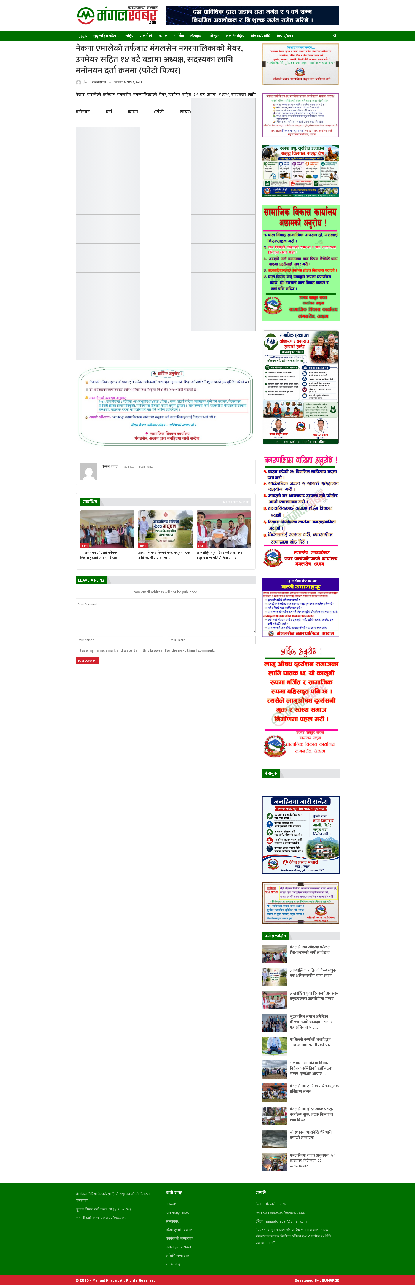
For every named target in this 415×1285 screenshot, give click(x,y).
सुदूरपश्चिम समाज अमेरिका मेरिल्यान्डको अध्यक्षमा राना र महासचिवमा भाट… (311, 1022)
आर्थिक (179, 36)
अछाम (85, 545)
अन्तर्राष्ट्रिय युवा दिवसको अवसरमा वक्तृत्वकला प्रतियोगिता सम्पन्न (315, 996)
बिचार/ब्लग (285, 36)
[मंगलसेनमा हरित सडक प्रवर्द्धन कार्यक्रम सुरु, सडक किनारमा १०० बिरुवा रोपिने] (274, 1116)
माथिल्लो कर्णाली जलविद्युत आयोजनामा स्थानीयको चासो (311, 1042)
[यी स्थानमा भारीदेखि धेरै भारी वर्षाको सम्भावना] (274, 1139)
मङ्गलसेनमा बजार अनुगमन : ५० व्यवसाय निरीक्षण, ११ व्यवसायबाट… (313, 1161)
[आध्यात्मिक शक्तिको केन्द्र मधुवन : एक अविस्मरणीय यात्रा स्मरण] (165, 529)
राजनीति (146, 36)
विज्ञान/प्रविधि (260, 36)
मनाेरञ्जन (213, 36)
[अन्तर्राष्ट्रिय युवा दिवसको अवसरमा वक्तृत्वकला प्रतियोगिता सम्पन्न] (224, 529)
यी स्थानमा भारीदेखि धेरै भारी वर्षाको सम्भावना (311, 1135)
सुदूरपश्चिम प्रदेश (104, 36)
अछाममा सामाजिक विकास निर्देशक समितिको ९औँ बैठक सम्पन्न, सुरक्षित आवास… (311, 1068)
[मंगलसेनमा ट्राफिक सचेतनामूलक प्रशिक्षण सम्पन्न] (274, 1092)
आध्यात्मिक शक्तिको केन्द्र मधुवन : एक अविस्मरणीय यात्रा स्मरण (314, 973)
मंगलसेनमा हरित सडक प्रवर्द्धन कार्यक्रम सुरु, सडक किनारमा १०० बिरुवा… (312, 1114)
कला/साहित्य (235, 36)
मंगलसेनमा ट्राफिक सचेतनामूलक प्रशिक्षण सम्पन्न (314, 1089)
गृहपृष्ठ (82, 36)
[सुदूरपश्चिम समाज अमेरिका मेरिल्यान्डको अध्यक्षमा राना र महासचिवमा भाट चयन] (274, 1023)
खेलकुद (195, 36)
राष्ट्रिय (129, 36)
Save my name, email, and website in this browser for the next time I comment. (147, 650)
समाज (163, 36)
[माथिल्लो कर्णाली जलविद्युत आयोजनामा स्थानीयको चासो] (274, 1046)
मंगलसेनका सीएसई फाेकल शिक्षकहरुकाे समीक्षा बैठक (310, 950)
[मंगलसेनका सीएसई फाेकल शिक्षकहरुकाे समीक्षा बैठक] (107, 529)
